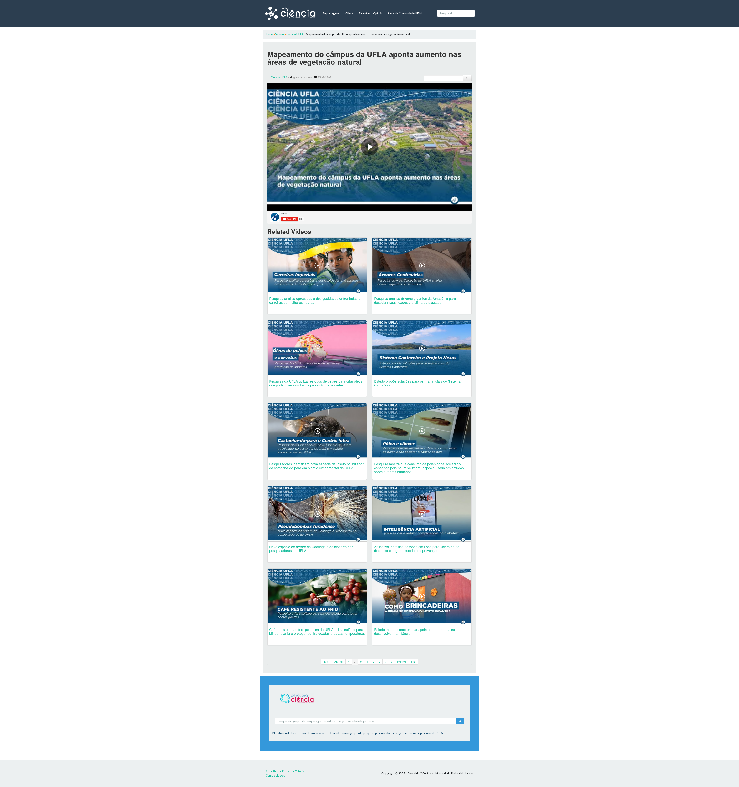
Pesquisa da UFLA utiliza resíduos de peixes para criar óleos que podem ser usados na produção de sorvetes (315, 383)
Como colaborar (276, 775)
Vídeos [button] (349, 13)
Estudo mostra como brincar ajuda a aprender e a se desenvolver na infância (414, 631)
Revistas (364, 13)
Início (327, 661)
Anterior (338, 661)
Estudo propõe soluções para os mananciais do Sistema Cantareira (417, 383)
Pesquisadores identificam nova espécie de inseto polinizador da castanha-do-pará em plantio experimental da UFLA (316, 466)
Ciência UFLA (279, 77)
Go (467, 78)
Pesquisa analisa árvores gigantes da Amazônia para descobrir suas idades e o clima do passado (415, 300)
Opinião (378, 13)
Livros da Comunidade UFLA (404, 13)
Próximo (401, 661)
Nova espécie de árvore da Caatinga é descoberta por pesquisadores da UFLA (311, 548)
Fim (413, 661)
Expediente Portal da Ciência (285, 771)
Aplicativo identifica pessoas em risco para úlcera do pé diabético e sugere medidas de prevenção (416, 548)
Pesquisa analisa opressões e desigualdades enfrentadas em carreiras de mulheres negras (316, 300)
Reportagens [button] (331, 13)
